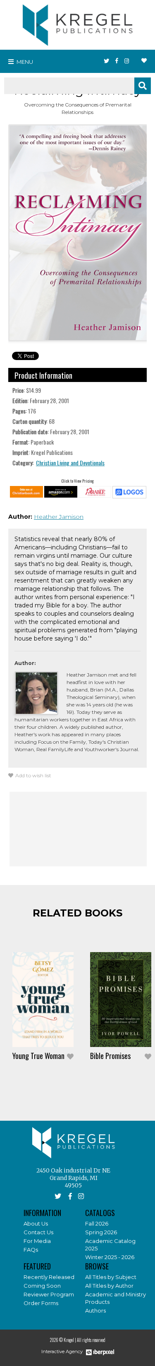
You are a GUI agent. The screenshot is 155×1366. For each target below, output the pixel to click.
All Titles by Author (109, 1285)
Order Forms (41, 1303)
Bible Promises (110, 1055)
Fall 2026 (96, 1223)
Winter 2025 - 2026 (109, 1257)
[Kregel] (78, 23)
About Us (36, 1223)
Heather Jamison (58, 516)
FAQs (31, 1249)
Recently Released (49, 1277)
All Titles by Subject (110, 1277)
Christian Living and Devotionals (70, 462)
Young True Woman (38, 1055)
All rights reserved (91, 1340)
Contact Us (38, 1232)
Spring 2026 (101, 1232)
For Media (37, 1241)
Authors (95, 1310)
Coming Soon (42, 1285)
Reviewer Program (49, 1294)
